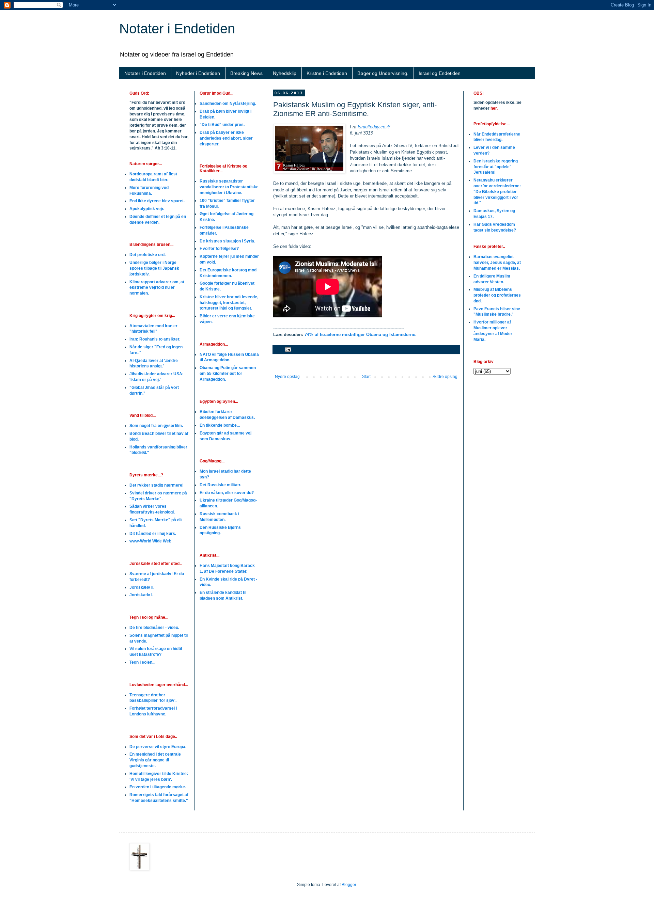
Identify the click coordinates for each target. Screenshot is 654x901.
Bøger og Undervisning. (382, 73)
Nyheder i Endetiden (198, 73)
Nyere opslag (287, 376)
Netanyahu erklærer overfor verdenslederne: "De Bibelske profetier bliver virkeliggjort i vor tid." (497, 191)
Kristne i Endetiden (327, 73)
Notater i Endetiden (177, 28)
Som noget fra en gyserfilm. (156, 425)
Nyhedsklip (284, 73)
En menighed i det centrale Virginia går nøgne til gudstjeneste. (155, 760)
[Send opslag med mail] (287, 349)
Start (366, 376)
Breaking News (246, 73)
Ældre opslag (445, 376)
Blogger (349, 884)
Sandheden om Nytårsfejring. (228, 103)
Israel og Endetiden (440, 73)
